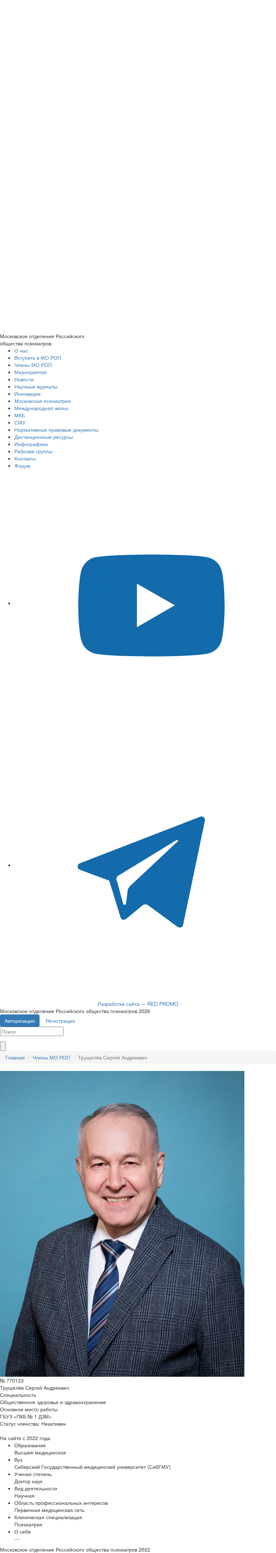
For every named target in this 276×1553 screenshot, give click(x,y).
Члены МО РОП (33, 364)
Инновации (27, 393)
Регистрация (60, 1020)
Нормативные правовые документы (56, 429)
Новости (24, 379)
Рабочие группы (33, 451)
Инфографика (31, 444)
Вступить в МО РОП (37, 357)
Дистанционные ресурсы (43, 436)
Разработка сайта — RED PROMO (138, 1003)
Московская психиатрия (42, 400)
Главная (15, 1057)
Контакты (25, 458)
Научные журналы (36, 386)
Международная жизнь (41, 408)
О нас (21, 350)
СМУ (20, 422)
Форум (22, 465)
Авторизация (20, 1020)
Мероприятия (30, 372)
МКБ (19, 415)
